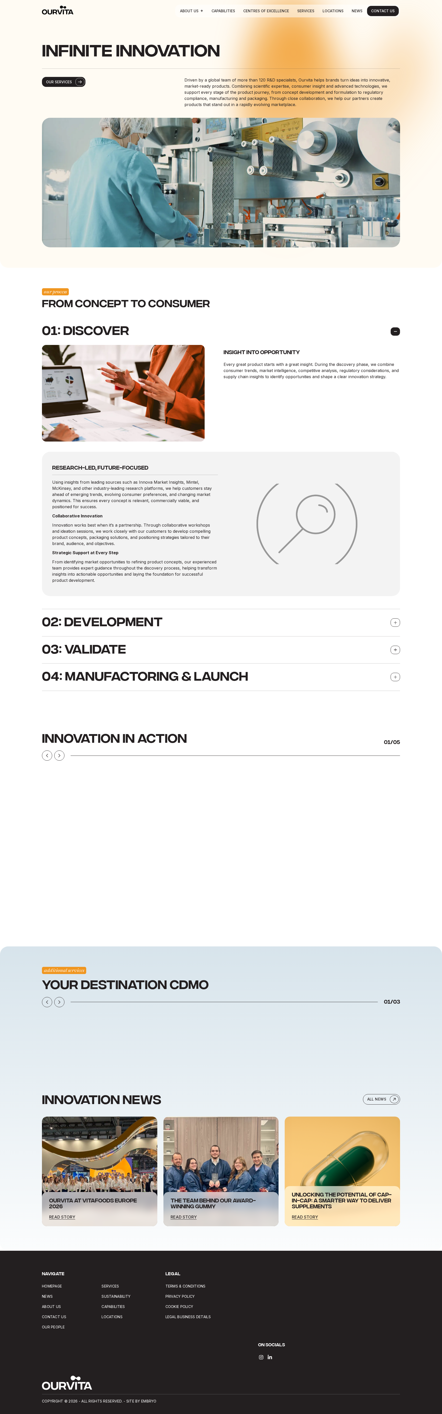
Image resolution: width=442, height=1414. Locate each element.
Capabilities (223, 11)
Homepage (52, 1286)
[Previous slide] (47, 755)
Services (305, 11)
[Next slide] (59, 755)
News (357, 11)
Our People (53, 1327)
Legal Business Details (188, 1317)
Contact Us (383, 11)
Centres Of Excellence (266, 11)
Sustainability (116, 1296)
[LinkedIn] (270, 1357)
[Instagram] (261, 1357)
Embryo (149, 1401)
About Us (189, 11)
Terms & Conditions (185, 1286)
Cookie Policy (179, 1306)
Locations (333, 11)
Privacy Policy (180, 1296)
